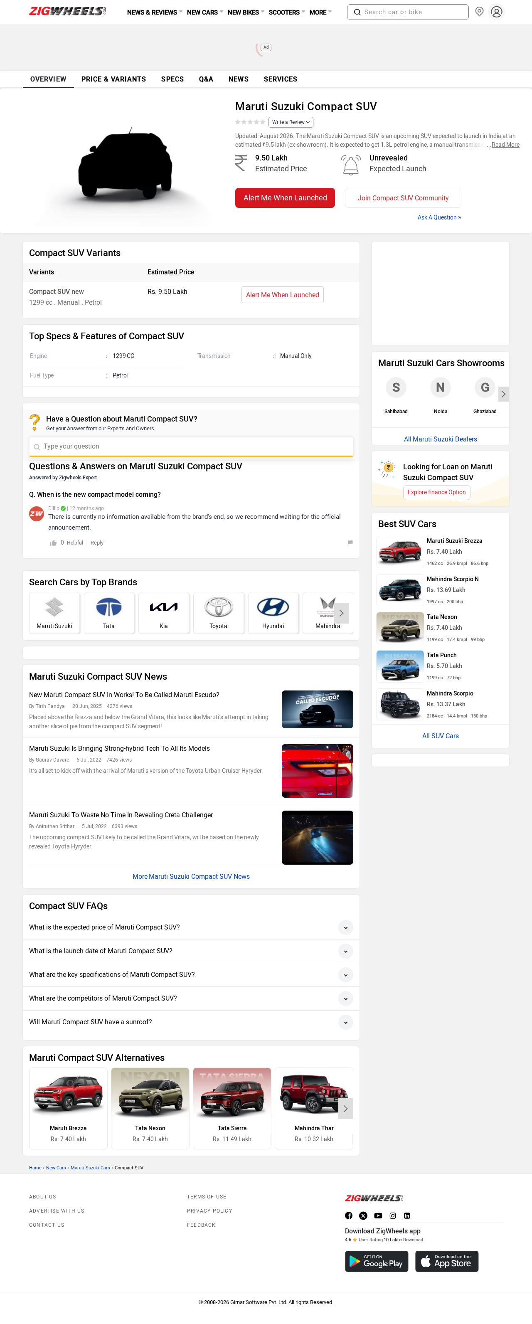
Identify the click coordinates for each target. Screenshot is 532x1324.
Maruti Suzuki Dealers (445, 329)
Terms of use (207, 1178)
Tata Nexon (150, 1109)
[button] (357, 12)
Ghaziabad (485, 286)
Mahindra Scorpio (450, 583)
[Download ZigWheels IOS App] (447, 1242)
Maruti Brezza (68, 1109)
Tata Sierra (232, 1109)
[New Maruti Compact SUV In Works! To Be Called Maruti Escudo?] (318, 691)
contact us (46, 1206)
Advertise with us (56, 1192)
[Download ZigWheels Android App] (377, 1242)
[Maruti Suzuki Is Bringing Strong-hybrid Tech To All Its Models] (318, 752)
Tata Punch (442, 545)
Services (281, 79)
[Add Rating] (250, 122)
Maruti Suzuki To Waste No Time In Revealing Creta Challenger (121, 796)
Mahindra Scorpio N (453, 469)
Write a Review (288, 122)
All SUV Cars (440, 626)
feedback (201, 1206)
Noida (440, 286)
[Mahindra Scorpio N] (400, 480)
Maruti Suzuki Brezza (455, 430)
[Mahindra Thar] (314, 1075)
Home (35, 1149)
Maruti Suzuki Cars (90, 1149)
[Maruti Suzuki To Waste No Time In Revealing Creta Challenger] (318, 819)
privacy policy (209, 1192)
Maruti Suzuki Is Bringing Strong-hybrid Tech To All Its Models (119, 730)
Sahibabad (396, 286)
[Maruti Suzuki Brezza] (400, 442)
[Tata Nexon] (150, 1075)
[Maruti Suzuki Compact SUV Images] (124, 164)
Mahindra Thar (314, 1109)
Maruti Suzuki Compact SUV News (199, 858)
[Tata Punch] (400, 556)
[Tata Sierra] (232, 1075)
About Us (43, 1178)
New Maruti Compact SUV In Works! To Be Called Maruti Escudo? (124, 676)
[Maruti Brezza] (68, 1075)
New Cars (56, 1149)
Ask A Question (439, 217)
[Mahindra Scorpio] (400, 594)
